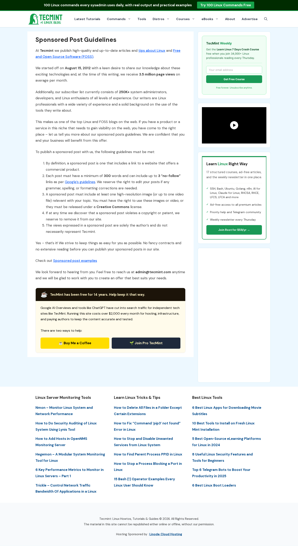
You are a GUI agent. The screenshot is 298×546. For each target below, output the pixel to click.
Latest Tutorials (87, 19)
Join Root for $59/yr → (234, 230)
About (230, 19)
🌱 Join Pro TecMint (146, 343)
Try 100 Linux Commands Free (225, 5)
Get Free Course (234, 79)
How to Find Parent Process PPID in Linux (148, 454)
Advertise (250, 19)
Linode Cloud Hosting (165, 534)
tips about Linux (151, 50)
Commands (116, 19)
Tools (141, 19)
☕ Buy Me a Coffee (75, 343)
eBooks (207, 19)
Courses (183, 19)
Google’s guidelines (80, 182)
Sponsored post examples (75, 260)
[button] (266, 19)
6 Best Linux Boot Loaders (214, 485)
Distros (158, 19)
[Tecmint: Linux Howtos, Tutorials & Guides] (45, 18)
